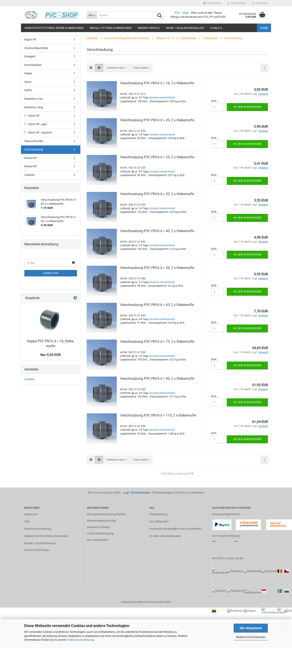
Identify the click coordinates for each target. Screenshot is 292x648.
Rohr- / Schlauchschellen (185, 28)
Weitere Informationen (250, 637)
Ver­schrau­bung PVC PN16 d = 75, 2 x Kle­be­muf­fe (157, 342)
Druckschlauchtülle (36, 48)
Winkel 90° (30, 166)
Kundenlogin (238, 3)
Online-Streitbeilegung (100, 533)
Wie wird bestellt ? (98, 539)
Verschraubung (33, 149)
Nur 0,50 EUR (50, 355)
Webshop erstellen (132, 602)
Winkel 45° (30, 158)
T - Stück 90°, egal (35, 124)
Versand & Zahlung (98, 527)
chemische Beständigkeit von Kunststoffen (175, 528)
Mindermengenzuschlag (101, 520)
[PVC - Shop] (52, 15)
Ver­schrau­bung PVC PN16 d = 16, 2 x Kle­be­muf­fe (157, 83)
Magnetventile (149, 28)
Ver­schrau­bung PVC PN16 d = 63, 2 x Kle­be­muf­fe (157, 305)
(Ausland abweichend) (162, 97)
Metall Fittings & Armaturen (110, 28)
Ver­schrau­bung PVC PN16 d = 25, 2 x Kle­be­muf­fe (157, 157)
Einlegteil (29, 56)
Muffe (28, 90)
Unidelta (29, 379)
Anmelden (50, 273)
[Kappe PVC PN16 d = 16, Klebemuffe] (51, 320)
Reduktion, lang (33, 107)
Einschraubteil (32, 65)
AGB (26, 521)
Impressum (31, 514)
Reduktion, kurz (33, 98)
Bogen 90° (30, 39)
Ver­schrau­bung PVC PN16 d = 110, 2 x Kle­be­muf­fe (158, 415)
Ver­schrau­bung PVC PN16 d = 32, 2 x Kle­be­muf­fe (157, 194)
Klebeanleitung (158, 514)
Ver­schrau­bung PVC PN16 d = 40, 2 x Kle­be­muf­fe (157, 231)
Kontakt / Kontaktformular (40, 543)
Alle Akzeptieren (251, 628)
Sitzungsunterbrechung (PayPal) (106, 514)
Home (264, 28)
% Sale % (216, 28)
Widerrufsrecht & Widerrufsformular (46, 536)
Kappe (28, 73)
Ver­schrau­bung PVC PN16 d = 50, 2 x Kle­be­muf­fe (157, 268)
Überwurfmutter (33, 141)
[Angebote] (75, 298)
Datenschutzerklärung (80, 639)
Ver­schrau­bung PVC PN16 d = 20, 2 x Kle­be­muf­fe (157, 120)
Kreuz (27, 81)
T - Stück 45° (32, 115)
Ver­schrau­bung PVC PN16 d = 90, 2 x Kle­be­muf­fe (157, 379)
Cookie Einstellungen (36, 550)
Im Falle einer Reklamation (165, 536)
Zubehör (29, 174)
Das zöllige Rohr (159, 521)
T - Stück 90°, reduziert (38, 132)
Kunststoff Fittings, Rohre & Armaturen (54, 28)
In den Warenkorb (247, 106)
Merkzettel (261, 3)
